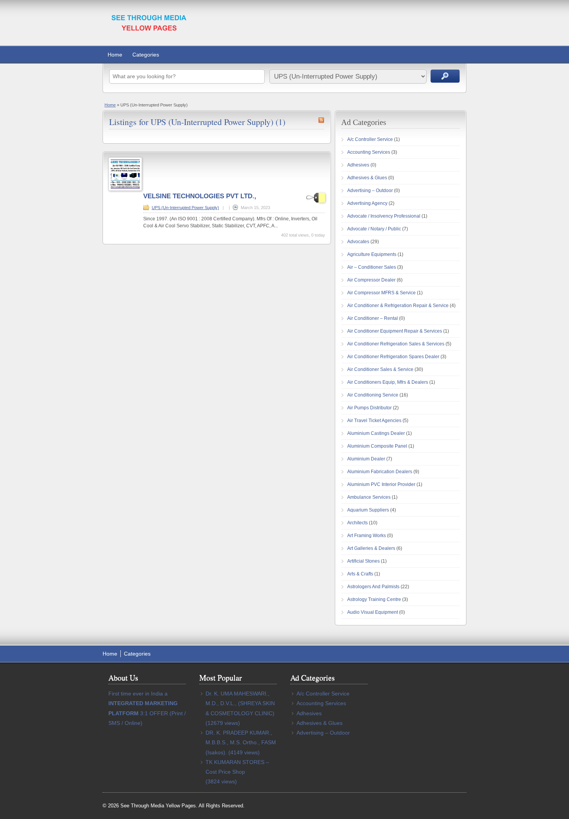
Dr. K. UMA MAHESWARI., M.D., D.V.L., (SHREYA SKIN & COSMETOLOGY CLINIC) (240, 703)
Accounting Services (368, 152)
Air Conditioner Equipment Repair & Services (394, 331)
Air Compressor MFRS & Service (381, 292)
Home (115, 55)
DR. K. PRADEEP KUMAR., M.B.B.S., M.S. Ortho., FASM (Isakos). (241, 742)
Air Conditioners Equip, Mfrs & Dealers (387, 382)
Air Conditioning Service (372, 395)
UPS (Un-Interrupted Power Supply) (185, 207)
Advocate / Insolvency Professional (383, 216)
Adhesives (358, 165)
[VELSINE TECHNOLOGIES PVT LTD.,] (125, 189)
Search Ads (445, 76)
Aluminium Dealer (366, 459)
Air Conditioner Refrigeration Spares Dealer (393, 356)
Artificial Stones (363, 561)
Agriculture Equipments (371, 254)
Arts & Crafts (360, 574)
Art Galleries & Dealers (371, 548)
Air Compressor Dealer (371, 280)
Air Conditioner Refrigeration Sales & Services (395, 344)
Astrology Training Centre (374, 599)
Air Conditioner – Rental (372, 318)
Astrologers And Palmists (373, 586)
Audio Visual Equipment (372, 612)
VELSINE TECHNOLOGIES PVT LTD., (199, 196)
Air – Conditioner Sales (371, 267)
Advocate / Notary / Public (374, 229)
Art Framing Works (366, 535)
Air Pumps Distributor (369, 407)
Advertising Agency (367, 203)
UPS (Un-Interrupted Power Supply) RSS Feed (321, 120)
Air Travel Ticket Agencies (374, 420)
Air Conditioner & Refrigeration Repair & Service (398, 305)
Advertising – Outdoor (370, 190)
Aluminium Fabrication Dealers (379, 471)
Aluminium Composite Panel (377, 446)
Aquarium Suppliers (368, 510)
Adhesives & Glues (367, 177)
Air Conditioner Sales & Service (380, 369)
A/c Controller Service (370, 139)
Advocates (358, 241)
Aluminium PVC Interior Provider (381, 484)
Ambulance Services (369, 497)
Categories (145, 55)
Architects (357, 522)
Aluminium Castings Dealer (376, 433)
